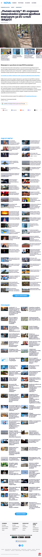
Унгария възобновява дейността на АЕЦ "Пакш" (35, 289)
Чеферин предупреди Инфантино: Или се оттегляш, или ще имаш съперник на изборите (14, 442)
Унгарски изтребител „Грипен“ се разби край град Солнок (13, 162)
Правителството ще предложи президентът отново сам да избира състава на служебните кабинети (35, 388)
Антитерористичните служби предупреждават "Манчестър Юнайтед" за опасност (14, 200)
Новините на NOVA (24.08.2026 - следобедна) (34, 367)
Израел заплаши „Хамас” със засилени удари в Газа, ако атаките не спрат (14, 250)
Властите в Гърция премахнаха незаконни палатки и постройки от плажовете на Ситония (14, 187)
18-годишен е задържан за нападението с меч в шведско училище (14, 277)
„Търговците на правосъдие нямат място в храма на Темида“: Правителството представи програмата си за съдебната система (35, 398)
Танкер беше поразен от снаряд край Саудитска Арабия (14, 174)
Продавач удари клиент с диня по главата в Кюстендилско (13, 465)
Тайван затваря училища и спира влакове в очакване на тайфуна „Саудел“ (35, 219)
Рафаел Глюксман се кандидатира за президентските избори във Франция (35, 200)
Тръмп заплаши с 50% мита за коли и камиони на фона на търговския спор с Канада (14, 148)
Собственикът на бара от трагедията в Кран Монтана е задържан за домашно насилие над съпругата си (35, 206)
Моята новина (5, 528)
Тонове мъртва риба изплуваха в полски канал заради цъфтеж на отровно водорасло (14, 284)
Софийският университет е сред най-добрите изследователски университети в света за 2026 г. (34, 352)
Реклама (2, 549)
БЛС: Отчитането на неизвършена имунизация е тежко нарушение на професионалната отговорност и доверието (14, 424)
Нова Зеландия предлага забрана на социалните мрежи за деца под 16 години (14, 225)
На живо (34, 2)
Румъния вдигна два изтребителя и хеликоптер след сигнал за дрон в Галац (14, 206)
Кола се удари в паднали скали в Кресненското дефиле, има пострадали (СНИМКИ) (13, 320)
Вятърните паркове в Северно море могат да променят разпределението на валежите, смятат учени (35, 238)
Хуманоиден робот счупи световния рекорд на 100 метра (14, 259)
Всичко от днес (5, 526)
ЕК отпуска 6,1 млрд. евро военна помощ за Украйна (14, 218)
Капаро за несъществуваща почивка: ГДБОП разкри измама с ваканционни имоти (34, 336)
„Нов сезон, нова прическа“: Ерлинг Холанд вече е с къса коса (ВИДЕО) (35, 259)
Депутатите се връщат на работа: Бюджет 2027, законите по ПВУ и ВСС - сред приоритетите (14, 496)
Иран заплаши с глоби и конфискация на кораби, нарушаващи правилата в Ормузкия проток (35, 187)
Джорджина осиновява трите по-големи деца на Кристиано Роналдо (35, 193)
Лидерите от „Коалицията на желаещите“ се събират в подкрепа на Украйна (14, 232)
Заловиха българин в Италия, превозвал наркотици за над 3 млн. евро (14, 181)
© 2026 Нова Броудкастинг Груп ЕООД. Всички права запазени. (10, 554)
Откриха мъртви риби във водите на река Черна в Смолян (34, 319)
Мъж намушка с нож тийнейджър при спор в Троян (35, 459)
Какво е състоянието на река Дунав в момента (35, 422)
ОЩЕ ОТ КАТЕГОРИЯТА (21, 295)
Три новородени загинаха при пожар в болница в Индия (35, 168)
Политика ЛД (13, 550)
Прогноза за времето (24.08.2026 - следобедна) (15, 359)
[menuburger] (1, 2)
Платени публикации (33, 550)
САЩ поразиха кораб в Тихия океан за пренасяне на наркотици (35, 148)
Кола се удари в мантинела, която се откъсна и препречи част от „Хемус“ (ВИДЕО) (35, 361)
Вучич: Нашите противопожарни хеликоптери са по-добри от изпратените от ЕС (14, 142)
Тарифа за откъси (23, 549)
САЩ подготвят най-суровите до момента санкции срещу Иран (34, 180)
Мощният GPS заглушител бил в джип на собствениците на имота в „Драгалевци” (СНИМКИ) (14, 388)
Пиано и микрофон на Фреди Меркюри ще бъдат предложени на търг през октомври (14, 238)
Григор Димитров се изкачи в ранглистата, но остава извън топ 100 (15, 472)
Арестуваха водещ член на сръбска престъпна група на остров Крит (35, 142)
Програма (20, 2)
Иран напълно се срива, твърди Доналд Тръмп (14, 154)
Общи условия (38, 549)
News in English (35, 531)
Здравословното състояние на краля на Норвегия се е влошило (13, 244)
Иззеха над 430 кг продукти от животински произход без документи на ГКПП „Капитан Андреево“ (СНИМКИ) (14, 451)
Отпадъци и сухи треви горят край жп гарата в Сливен (15, 350)
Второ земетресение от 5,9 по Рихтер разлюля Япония (35, 265)
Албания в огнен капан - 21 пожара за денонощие (35, 271)
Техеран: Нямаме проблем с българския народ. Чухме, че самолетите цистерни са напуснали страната (35, 163)
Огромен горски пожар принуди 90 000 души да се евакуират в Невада (35, 212)
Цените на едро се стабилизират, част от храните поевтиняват (35, 495)
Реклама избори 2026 (8, 549)
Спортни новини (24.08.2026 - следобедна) (13, 367)
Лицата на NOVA (15, 526)
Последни (4, 525)
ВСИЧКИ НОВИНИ (21, 513)
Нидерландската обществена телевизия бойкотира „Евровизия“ (14, 193)
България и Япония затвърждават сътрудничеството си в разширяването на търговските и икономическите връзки (14, 398)
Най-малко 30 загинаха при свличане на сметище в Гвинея (35, 244)
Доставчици (29, 549)
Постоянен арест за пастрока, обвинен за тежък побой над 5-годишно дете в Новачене (15, 408)
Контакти (33, 549)
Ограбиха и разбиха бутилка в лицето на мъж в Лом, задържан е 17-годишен (35, 309)
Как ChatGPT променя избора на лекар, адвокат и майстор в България (15, 373)
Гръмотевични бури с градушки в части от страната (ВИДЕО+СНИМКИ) (35, 379)
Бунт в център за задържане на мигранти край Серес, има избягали (14, 289)
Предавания (25, 526)
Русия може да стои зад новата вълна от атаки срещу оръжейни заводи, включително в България (14, 213)
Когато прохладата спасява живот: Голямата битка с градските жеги (35, 231)
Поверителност (7, 550)
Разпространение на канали (16, 549)
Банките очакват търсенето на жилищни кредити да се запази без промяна (35, 466)
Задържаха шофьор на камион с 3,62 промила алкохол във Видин (34, 489)
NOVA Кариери (36, 529)
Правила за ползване (18, 550)
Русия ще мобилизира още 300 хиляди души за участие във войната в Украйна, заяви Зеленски (35, 284)
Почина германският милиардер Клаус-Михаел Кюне (14, 168)
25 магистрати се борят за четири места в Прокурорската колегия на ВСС (14, 344)
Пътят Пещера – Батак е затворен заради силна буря (34, 327)
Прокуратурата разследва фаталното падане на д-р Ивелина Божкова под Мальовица (34, 473)
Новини (14, 2)
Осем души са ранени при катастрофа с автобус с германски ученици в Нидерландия (35, 175)
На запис (27, 2)
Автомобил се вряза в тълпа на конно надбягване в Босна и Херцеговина (34, 278)
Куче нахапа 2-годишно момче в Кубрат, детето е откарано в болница (34, 432)
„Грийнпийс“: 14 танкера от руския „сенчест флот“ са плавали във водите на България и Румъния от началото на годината (15, 311)
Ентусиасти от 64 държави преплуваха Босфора (34, 225)
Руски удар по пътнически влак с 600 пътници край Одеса (14, 265)
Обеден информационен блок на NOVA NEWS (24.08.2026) (35, 415)
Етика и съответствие (25, 550)
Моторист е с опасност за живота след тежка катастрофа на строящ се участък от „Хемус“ (35, 505)
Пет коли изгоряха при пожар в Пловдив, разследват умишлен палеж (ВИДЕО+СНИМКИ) (15, 505)
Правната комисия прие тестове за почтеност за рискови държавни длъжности (14, 416)
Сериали (24, 528)
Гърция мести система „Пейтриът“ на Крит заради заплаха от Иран (14, 271)
